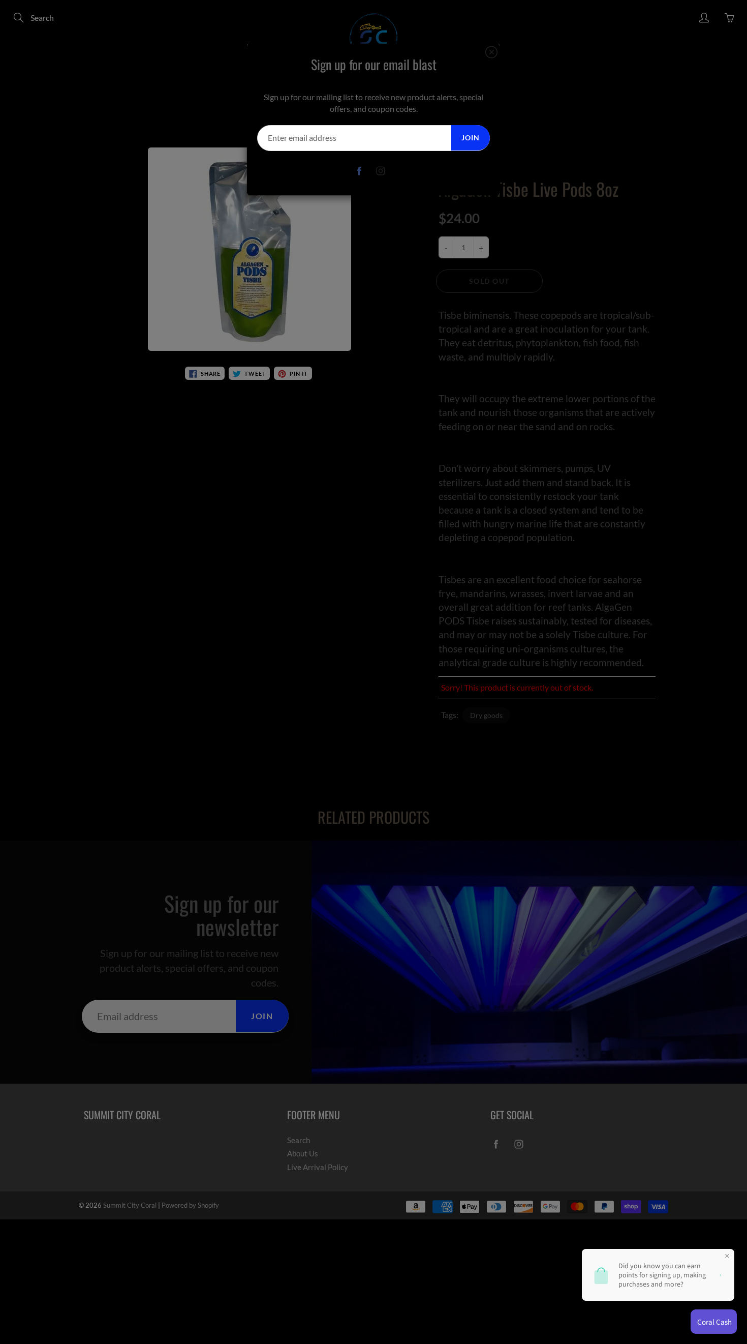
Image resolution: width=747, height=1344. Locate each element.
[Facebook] (359, 171)
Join (470, 137)
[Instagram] (381, 171)
